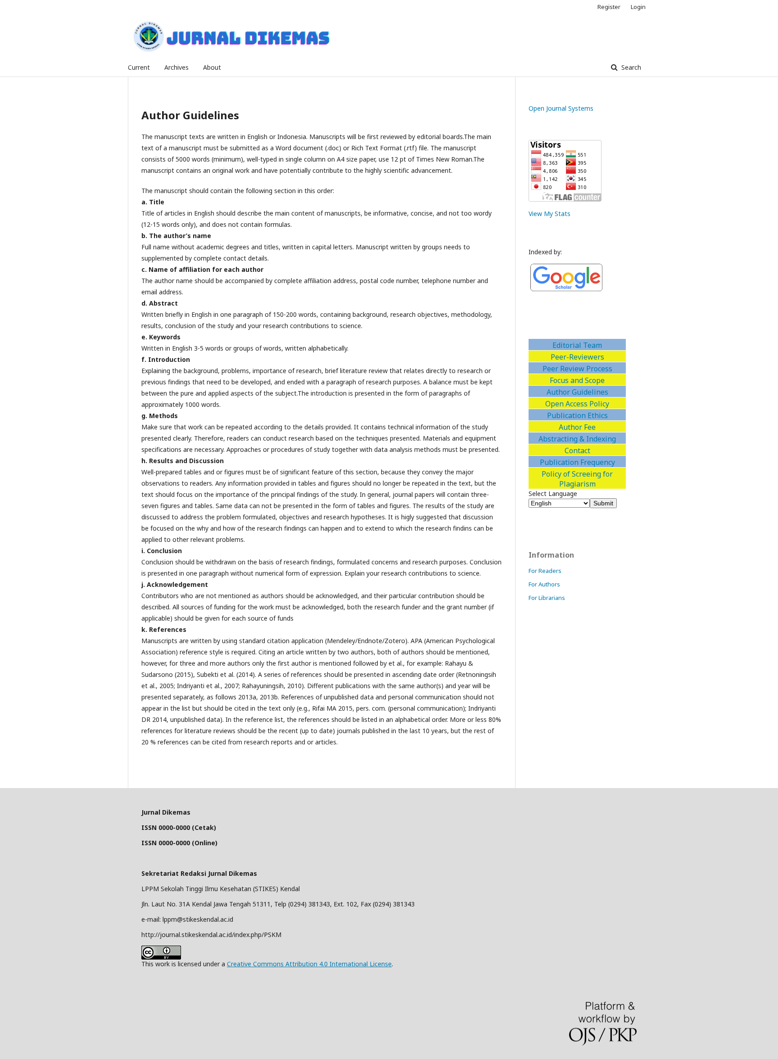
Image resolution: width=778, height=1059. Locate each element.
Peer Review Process (577, 369)
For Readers (545, 571)
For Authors (544, 584)
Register (608, 7)
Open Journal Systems (561, 108)
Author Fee (577, 427)
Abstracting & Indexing (577, 439)
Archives (176, 67)
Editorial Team (577, 345)
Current (139, 67)
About (212, 67)
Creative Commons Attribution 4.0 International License (309, 964)
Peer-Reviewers (577, 357)
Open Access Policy (577, 404)
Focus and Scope (577, 380)
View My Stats (549, 213)
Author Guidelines (577, 392)
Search (630, 67)
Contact (577, 450)
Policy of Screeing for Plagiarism (577, 479)
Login (638, 7)
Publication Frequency (577, 462)
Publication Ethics (577, 415)
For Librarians (547, 598)
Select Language (553, 493)
